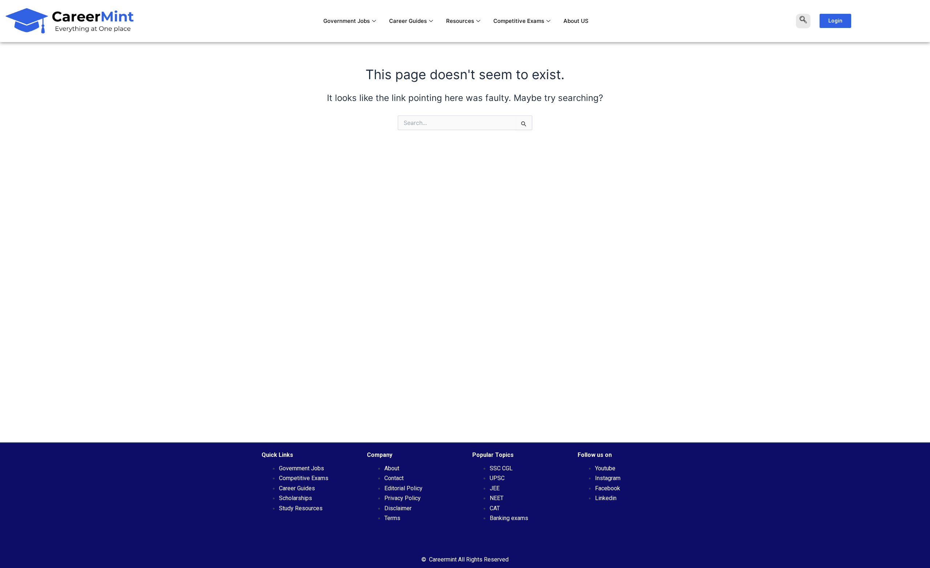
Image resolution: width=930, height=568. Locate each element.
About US (576, 20)
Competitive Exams (518, 20)
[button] (803, 21)
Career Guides (408, 20)
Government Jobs (346, 20)
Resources (460, 20)
